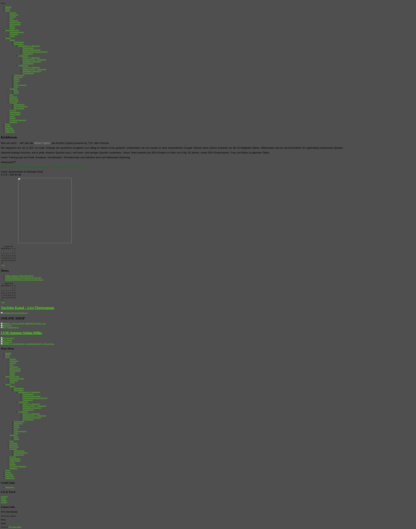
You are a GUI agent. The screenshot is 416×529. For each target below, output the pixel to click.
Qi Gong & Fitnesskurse (18, 120)
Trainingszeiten (19, 75)
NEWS (7, 9)
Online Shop (9, 130)
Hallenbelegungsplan (17, 32)
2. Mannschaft (23, 65)
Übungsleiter (14, 15)
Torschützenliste (28, 63)
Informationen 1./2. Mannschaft (29, 46)
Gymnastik (13, 103)
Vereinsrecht (14, 20)
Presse (16, 87)
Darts (11, 95)
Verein (7, 11)
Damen (16, 93)
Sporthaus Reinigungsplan (32, 50)
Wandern (13, 118)
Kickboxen (13, 97)
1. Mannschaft (23, 56)
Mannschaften (19, 44)
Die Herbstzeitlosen (20, 106)
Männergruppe (19, 108)
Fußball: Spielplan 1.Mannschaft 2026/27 (19, 276)
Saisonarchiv (18, 77)
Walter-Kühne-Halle (12, 30)
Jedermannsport (15, 112)
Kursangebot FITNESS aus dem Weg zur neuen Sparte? (24, 280)
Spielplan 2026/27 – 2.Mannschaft (34, 69)
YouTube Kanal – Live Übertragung (27, 308)
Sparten (7, 38)
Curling (12, 116)
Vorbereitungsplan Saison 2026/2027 (35, 52)
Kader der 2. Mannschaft (31, 67)
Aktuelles (13, 17)
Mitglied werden (15, 22)
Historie (12, 26)
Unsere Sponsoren (20, 85)
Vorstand (13, 13)
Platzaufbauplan (28, 48)
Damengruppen (19, 104)
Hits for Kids (14, 101)
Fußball (12, 40)
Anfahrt (12, 28)
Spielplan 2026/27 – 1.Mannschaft (34, 60)
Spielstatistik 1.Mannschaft (32, 61)
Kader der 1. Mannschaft (31, 58)
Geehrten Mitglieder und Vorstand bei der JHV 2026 (23, 278)
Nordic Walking (15, 114)
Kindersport (14, 99)
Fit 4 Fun (13, 110)
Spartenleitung (19, 42)
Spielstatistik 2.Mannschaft (32, 71)
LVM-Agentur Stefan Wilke (21, 333)
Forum (7, 124)
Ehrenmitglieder (15, 24)
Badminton (13, 122)
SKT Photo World (15, 527)
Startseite (8, 7)
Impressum (9, 128)
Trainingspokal (28, 54)
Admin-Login (10, 132)
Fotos (11, 19)
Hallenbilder (14, 34)
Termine (17, 81)
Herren (16, 91)
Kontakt (8, 126)
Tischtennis (13, 89)
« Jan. (3, 265)
